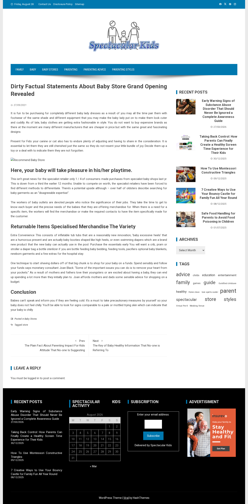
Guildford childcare (227, 283)
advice (183, 274)
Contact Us (44, 4)
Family (20, 69)
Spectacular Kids (161, 445)
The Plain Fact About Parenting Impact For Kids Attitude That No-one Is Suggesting (55, 345)
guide (209, 282)
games (197, 283)
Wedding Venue (197, 306)
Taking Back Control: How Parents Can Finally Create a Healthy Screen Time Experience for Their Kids (218, 144)
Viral (126, 497)
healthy (181, 292)
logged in (33, 378)
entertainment (227, 275)
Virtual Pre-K (182, 306)
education (208, 275)
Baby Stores (50, 69)
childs (196, 275)
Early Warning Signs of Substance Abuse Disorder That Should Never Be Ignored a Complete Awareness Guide (218, 111)
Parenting (71, 69)
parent (228, 291)
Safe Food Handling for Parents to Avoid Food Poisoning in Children (218, 217)
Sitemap (79, 4)
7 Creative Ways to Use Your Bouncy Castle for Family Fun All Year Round (218, 194)
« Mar (93, 466)
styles (230, 299)
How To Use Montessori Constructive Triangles (218, 170)
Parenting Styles (123, 69)
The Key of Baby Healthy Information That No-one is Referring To (126, 345)
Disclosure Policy (62, 4)
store (25, 325)
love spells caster (210, 292)
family (183, 282)
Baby (33, 69)
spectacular (186, 299)
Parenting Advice (95, 69)
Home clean (194, 292)
